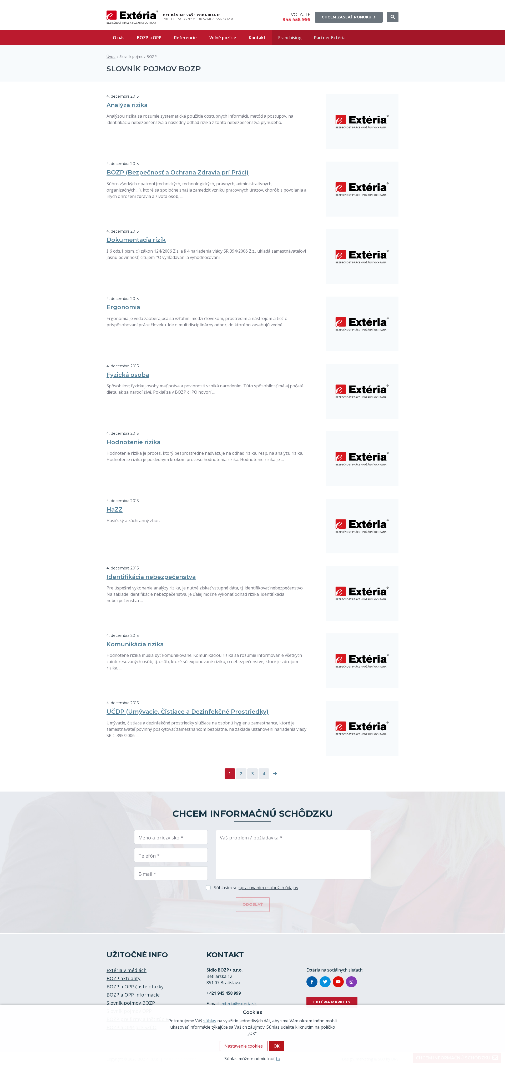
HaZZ (115, 509)
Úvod (111, 56)
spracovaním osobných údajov (268, 887)
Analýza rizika (127, 105)
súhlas (209, 1021)
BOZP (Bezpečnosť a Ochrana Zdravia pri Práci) (178, 172)
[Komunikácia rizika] (362, 660)
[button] (392, 17)
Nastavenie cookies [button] (243, 1046)
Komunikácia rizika (135, 644)
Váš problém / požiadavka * (251, 837)
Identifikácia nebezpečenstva (151, 576)
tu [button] (278, 1059)
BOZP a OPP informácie (133, 995)
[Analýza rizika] (362, 121)
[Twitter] (325, 981)
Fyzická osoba (128, 374)
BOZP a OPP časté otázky (135, 986)
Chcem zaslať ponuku (346, 17)
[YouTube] (338, 981)
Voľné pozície (222, 38)
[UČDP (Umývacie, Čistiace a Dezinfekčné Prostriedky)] (362, 728)
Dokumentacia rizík (136, 239)
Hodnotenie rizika (133, 442)
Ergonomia (123, 307)
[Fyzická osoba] (362, 391)
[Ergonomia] (362, 324)
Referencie (185, 38)
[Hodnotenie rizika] (362, 458)
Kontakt (257, 38)
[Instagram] (351, 981)
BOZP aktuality (123, 978)
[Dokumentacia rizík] (362, 256)
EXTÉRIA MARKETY (332, 1002)
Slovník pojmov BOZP (131, 1003)
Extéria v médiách (127, 970)
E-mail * (147, 874)
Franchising (289, 38)
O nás (118, 38)
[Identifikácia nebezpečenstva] (362, 593)
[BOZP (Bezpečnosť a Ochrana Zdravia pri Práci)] (362, 189)
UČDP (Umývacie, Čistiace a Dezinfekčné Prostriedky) (188, 711)
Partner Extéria (330, 38)
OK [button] (277, 1046)
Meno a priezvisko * (160, 837)
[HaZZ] (362, 526)
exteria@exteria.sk (238, 1004)
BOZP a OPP (149, 38)
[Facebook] (311, 981)
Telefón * (149, 856)
